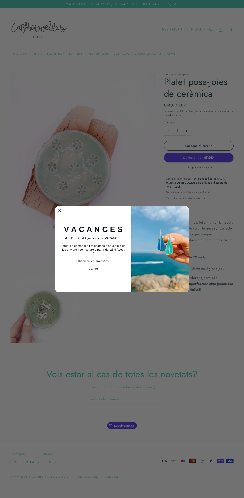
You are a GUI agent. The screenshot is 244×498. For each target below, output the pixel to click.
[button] (59, 210)
